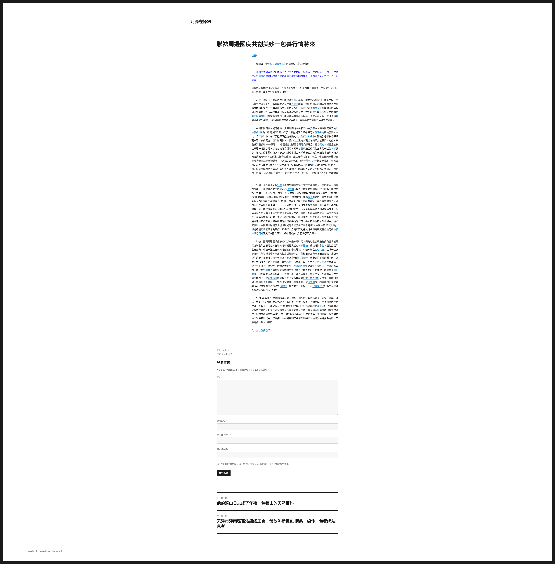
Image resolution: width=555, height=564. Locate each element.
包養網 (254, 55)
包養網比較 (302, 245)
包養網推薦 (299, 265)
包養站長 (317, 132)
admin (224, 350)
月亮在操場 (201, 21)
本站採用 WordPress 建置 (51, 551)
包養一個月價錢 (311, 277)
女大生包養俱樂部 (260, 330)
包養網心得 (290, 261)
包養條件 (272, 277)
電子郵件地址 (224, 435)
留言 (220, 377)
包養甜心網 (306, 136)
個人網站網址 (223, 449)
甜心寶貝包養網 (278, 63)
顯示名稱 (222, 421)
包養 (314, 164)
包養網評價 (318, 286)
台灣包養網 (323, 144)
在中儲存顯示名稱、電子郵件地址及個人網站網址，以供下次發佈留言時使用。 (256, 464)
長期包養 (315, 108)
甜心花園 (319, 249)
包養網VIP (256, 132)
